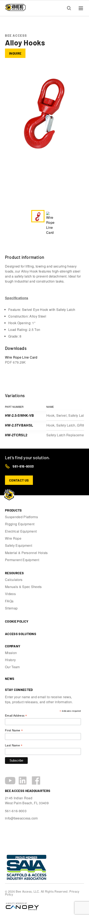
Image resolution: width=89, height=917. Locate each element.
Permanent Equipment (22, 560)
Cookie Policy (16, 621)
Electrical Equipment (21, 531)
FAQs (9, 601)
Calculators (14, 580)
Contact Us (19, 480)
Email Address (16, 716)
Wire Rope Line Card (21, 360)
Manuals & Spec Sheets (23, 587)
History (10, 660)
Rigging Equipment (19, 524)
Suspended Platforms (21, 517)
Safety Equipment (18, 545)
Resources (14, 573)
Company (12, 646)
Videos (10, 594)
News (9, 679)
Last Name (14, 745)
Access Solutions (20, 634)
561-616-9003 (23, 466)
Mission (11, 653)
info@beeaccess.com (21, 818)
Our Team (12, 667)
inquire (15, 53)
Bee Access (16, 35)
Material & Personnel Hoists (26, 553)
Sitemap (11, 608)
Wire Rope (13, 538)
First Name (14, 730)
